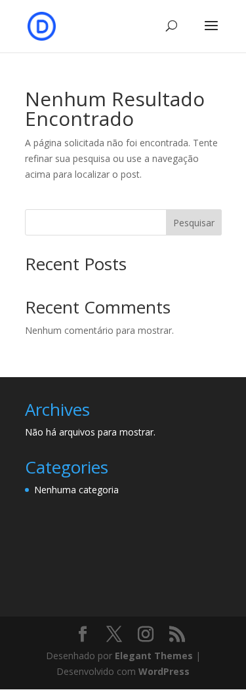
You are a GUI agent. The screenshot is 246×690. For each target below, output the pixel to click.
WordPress (164, 671)
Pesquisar (194, 222)
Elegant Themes (154, 655)
